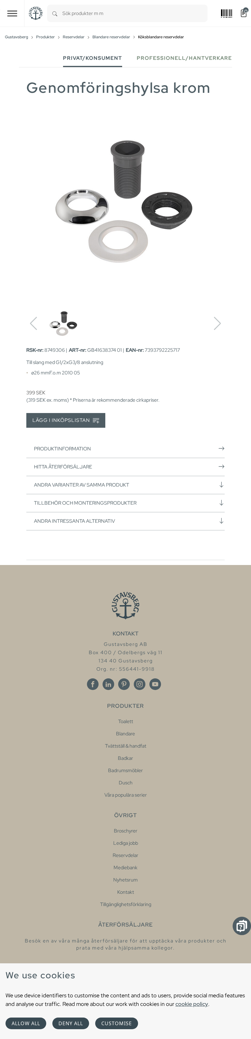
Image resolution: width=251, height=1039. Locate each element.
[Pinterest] (124, 684)
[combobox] (135, 13)
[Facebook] (93, 684)
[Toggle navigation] (12, 13)
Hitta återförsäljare (63, 467)
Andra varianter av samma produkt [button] (81, 485)
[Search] (54, 13)
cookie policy (191, 1003)
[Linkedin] (108, 684)
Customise (116, 1023)
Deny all (70, 1023)
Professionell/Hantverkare (184, 58)
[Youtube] (155, 684)
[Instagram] (139, 684)
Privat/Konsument (92, 58)
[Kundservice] (242, 926)
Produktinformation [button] (62, 449)
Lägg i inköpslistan (61, 420)
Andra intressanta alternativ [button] (74, 521)
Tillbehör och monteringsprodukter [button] (85, 503)
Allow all (26, 1023)
